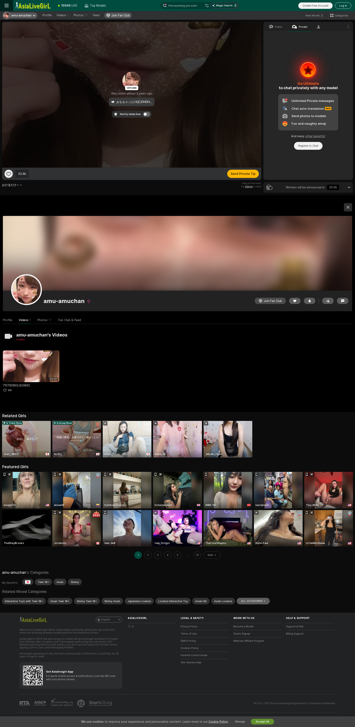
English (105, 619)
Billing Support (294, 633)
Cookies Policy (190, 648)
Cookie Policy (218, 721)
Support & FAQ (294, 626)
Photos (80, 15)
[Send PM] (342, 301)
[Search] (207, 5)
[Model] (348, 207)
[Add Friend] (328, 301)
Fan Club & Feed (69, 320)
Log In (343, 5)
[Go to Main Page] (33, 5)
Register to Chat (308, 145)
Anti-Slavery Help (191, 662)
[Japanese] (27, 582)
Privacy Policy (189, 626)
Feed (96, 15)
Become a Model (243, 626)
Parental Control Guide (194, 655)
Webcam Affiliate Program (248, 640)
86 (10, 390)
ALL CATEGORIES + (253, 601)
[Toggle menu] (6, 5)
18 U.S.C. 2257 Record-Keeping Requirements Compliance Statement (294, 703)
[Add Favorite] (9, 174)
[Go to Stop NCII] (101, 703)
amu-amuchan (14, 572)
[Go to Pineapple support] (81, 703)
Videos (62, 15)
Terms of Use (189, 633)
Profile (47, 15)
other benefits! (315, 136)
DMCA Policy (188, 640)
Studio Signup (241, 633)
